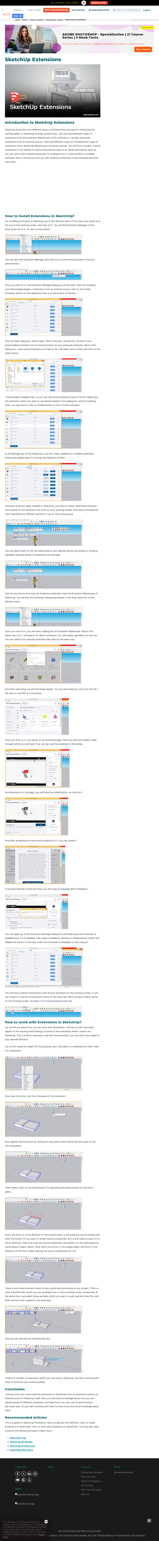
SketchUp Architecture (22, 1446)
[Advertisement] (130, 93)
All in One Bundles (91, 1490)
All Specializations (99, 10)
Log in (146, 10)
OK (46, 1521)
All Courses (78, 10)
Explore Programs (90, 1481)
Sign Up (17, 16)
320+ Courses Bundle (56, 10)
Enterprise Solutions (92, 1472)
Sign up (85, 1494)
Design (25, 20)
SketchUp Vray (18, 1438)
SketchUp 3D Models (21, 1442)
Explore (17, 10)
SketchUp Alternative (21, 1450)
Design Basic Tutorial (54, 20)
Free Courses (34, 10)
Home (17, 20)
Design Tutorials (36, 20)
